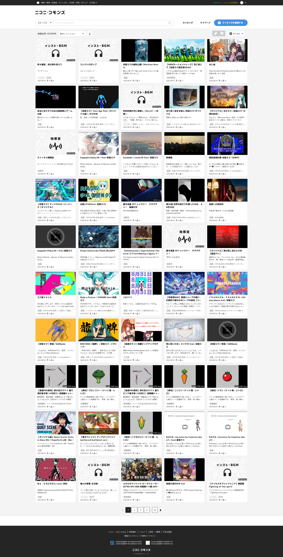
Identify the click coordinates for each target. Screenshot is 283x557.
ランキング (188, 22)
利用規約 (132, 532)
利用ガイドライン (149, 536)
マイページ (205, 22)
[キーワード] (222, 34)
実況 (78, 2)
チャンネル (63, 2)
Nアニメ (84, 2)
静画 (48, 2)
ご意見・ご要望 (154, 532)
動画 (43, 2)
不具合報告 (167, 532)
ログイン (217, 2)
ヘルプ (142, 532)
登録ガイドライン (131, 536)
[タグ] (215, 34)
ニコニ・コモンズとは (117, 532)
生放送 (54, 2)
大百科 (71, 2)
